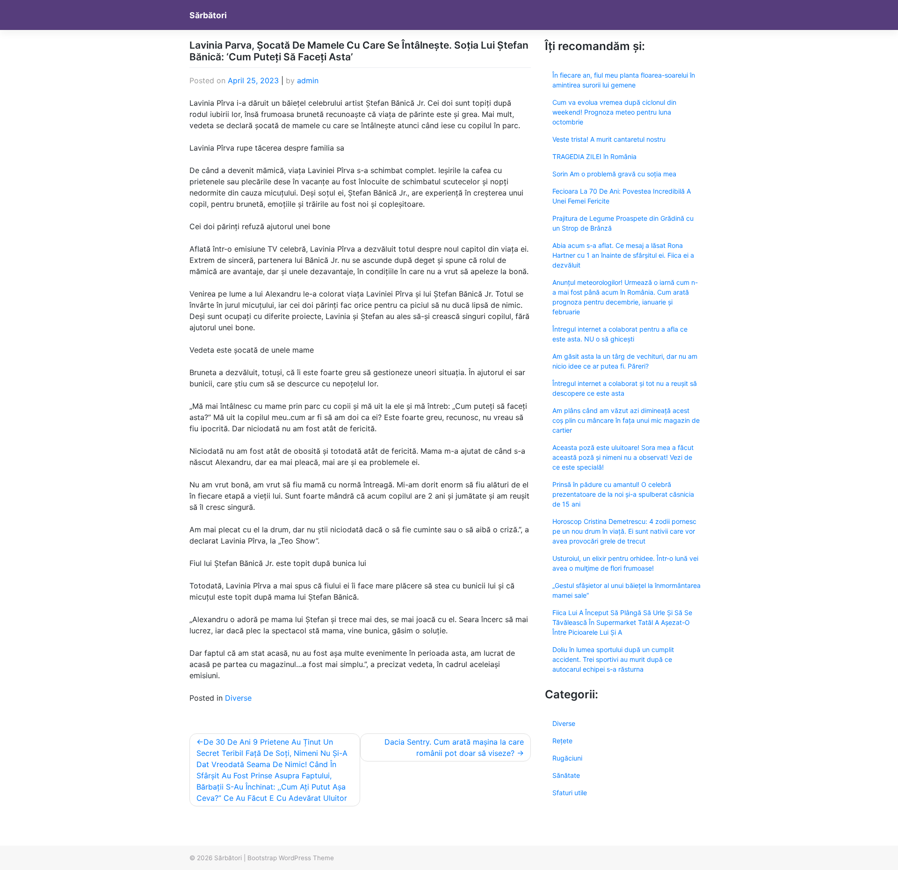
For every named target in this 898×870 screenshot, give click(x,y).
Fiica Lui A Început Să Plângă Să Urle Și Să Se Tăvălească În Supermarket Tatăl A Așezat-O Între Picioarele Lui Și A (622, 622)
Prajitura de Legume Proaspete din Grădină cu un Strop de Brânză (623, 223)
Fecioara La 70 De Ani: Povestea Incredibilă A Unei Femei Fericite (621, 196)
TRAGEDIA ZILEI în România (594, 156)
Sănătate (566, 775)
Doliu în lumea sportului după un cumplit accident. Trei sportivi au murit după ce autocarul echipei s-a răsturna (613, 659)
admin (308, 80)
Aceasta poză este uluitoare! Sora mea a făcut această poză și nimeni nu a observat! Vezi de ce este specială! (623, 457)
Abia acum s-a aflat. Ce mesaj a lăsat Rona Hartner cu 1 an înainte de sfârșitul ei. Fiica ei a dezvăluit (623, 255)
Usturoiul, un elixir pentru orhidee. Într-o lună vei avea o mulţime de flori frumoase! (625, 563)
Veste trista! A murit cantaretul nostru (609, 139)
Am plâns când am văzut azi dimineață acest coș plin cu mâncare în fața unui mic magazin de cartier (626, 420)
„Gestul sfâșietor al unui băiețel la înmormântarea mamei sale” (626, 590)
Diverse (238, 698)
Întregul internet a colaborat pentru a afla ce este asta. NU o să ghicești (620, 334)
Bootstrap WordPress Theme (290, 858)
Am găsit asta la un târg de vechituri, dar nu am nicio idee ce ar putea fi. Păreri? (624, 361)
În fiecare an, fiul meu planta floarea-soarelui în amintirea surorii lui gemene (623, 80)
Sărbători (208, 15)
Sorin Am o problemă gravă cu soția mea (614, 174)
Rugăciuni (567, 758)
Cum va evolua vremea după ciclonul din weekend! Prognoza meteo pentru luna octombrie (614, 112)
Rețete (562, 741)
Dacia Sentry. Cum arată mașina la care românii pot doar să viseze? (454, 747)
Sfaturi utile (569, 793)
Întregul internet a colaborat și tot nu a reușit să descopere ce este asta (624, 388)
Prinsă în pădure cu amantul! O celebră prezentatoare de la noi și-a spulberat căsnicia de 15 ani (623, 494)
